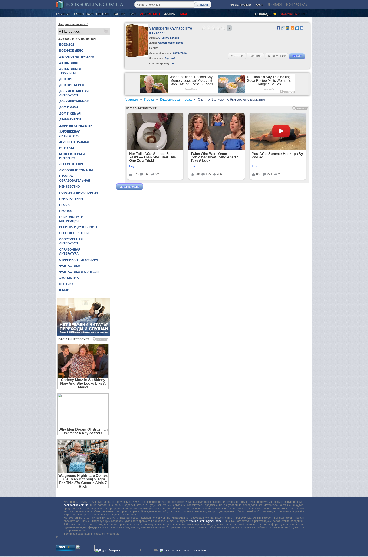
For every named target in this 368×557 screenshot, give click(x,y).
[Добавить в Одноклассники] (292, 28)
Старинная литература (78, 259)
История (66, 148)
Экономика (69, 277)
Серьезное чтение (75, 233)
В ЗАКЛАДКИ (263, 14)
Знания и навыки (74, 141)
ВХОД (259, 4)
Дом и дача (68, 107)
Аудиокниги (150, 14)
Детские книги (71, 85)
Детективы (68, 62)
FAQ (133, 14)
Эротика (66, 284)
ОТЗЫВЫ (255, 56)
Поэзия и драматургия (78, 192)
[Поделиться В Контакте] (301, 28)
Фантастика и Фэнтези (79, 271)
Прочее (65, 210)
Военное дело (71, 50)
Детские (66, 79)
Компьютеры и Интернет (72, 156)
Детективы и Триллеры (70, 71)
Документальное (74, 101)
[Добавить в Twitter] (297, 28)
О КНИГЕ (237, 56)
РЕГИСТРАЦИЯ (240, 4)
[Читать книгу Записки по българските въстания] (137, 56)
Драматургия (70, 119)
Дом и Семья (70, 113)
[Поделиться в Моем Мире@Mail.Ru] (287, 28)
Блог (184, 14)
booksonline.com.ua (76, 505)
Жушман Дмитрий (155, 186)
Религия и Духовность (78, 227)
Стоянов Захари (168, 37)
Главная (63, 14)
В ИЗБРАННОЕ (277, 56)
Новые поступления (91, 14)
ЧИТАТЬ (297, 56)
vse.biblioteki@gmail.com (205, 521)
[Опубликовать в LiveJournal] (283, 28)
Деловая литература (76, 56)
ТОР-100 (119, 14)
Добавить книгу (294, 14)
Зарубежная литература (69, 133)
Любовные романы (76, 170)
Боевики (66, 44)
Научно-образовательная (74, 178)
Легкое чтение (71, 164)
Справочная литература (69, 251)
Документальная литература (74, 93)
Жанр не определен (75, 125)
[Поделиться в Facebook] (278, 28)
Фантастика (69, 265)
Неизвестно (69, 186)
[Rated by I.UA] (85, 550)
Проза (64, 204)
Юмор (64, 290)
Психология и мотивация (71, 219)
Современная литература (71, 241)
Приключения (71, 198)
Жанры (169, 14)
